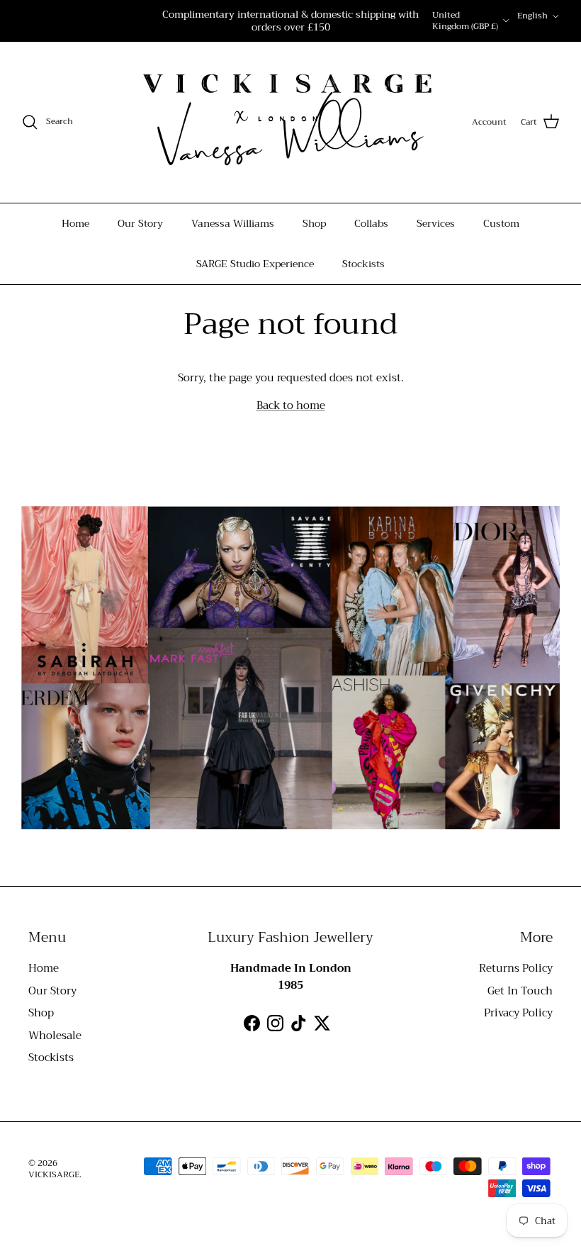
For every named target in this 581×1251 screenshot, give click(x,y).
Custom (501, 223)
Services (436, 223)
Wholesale (54, 1035)
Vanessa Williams (232, 223)
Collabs (371, 223)
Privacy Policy (518, 1013)
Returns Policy (516, 968)
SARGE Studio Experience (255, 263)
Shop (314, 223)
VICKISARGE (53, 1174)
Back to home (290, 405)
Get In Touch (520, 991)
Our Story (140, 223)
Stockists (363, 263)
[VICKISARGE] (280, 122)
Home (75, 223)
